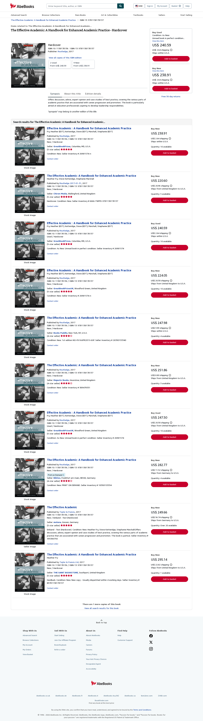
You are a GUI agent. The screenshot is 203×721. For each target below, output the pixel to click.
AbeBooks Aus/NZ (111, 696)
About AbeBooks (93, 635)
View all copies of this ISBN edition (65, 57)
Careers (89, 645)
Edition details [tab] (93, 93)
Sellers (162, 15)
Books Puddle (60, 333)
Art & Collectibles (109, 15)
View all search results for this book (101, 608)
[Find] (120, 5)
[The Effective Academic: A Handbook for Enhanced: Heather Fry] (30, 591)
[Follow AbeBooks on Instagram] (151, 649)
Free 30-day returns (171, 96)
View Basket (28, 654)
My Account (162, 6)
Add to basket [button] (171, 58)
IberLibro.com (146, 696)
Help (187, 6)
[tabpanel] (97, 105)
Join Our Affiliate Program (65, 640)
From (58, 64)
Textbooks (138, 15)
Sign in (150, 6)
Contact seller (52, 159)
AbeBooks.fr (77, 696)
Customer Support (125, 640)
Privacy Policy (91, 654)
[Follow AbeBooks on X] (151, 642)
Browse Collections (51, 15)
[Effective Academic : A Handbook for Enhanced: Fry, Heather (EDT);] (30, 164)
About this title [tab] (72, 93)
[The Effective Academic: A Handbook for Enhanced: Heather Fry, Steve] (30, 212)
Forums (89, 649)
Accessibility (91, 669)
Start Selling (186, 15)
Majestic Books (61, 380)
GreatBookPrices (62, 146)
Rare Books (80, 15)
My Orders (27, 649)
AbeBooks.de (61, 696)
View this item (158, 41)
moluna (57, 522)
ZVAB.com (162, 696)
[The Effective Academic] (30, 543)
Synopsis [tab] (55, 93)
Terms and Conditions (142, 710)
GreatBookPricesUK (63, 288)
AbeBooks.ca (130, 696)
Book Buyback (60, 645)
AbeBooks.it (93, 696)
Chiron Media (60, 193)
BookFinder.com (101, 701)
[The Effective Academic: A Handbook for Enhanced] (30, 354)
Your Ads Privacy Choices (96, 659)
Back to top (101, 622)
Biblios (56, 478)
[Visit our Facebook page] (151, 636)
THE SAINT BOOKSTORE (65, 572)
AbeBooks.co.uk (43, 696)
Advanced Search (19, 15)
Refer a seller (59, 649)
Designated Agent (93, 664)
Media (88, 640)
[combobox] (82, 5)
